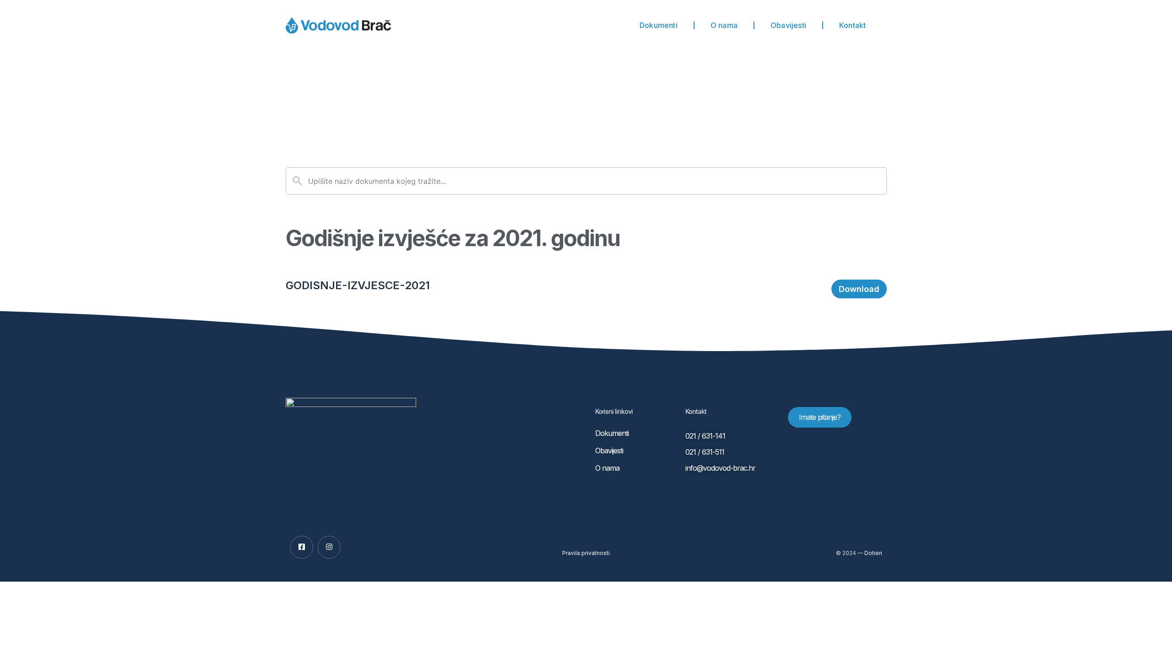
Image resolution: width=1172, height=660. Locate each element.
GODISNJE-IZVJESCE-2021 (358, 285)
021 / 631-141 (705, 435)
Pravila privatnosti (586, 553)
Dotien (873, 553)
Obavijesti (788, 25)
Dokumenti (659, 25)
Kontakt (852, 25)
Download (859, 289)
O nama (724, 25)
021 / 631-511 (704, 451)
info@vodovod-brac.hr (720, 468)
